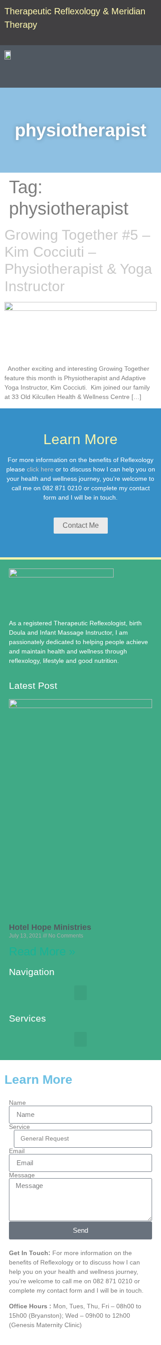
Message (22, 1175)
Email (17, 1151)
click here (40, 469)
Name (17, 1102)
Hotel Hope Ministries (50, 927)
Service (19, 1127)
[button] (150, 75)
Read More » (42, 951)
